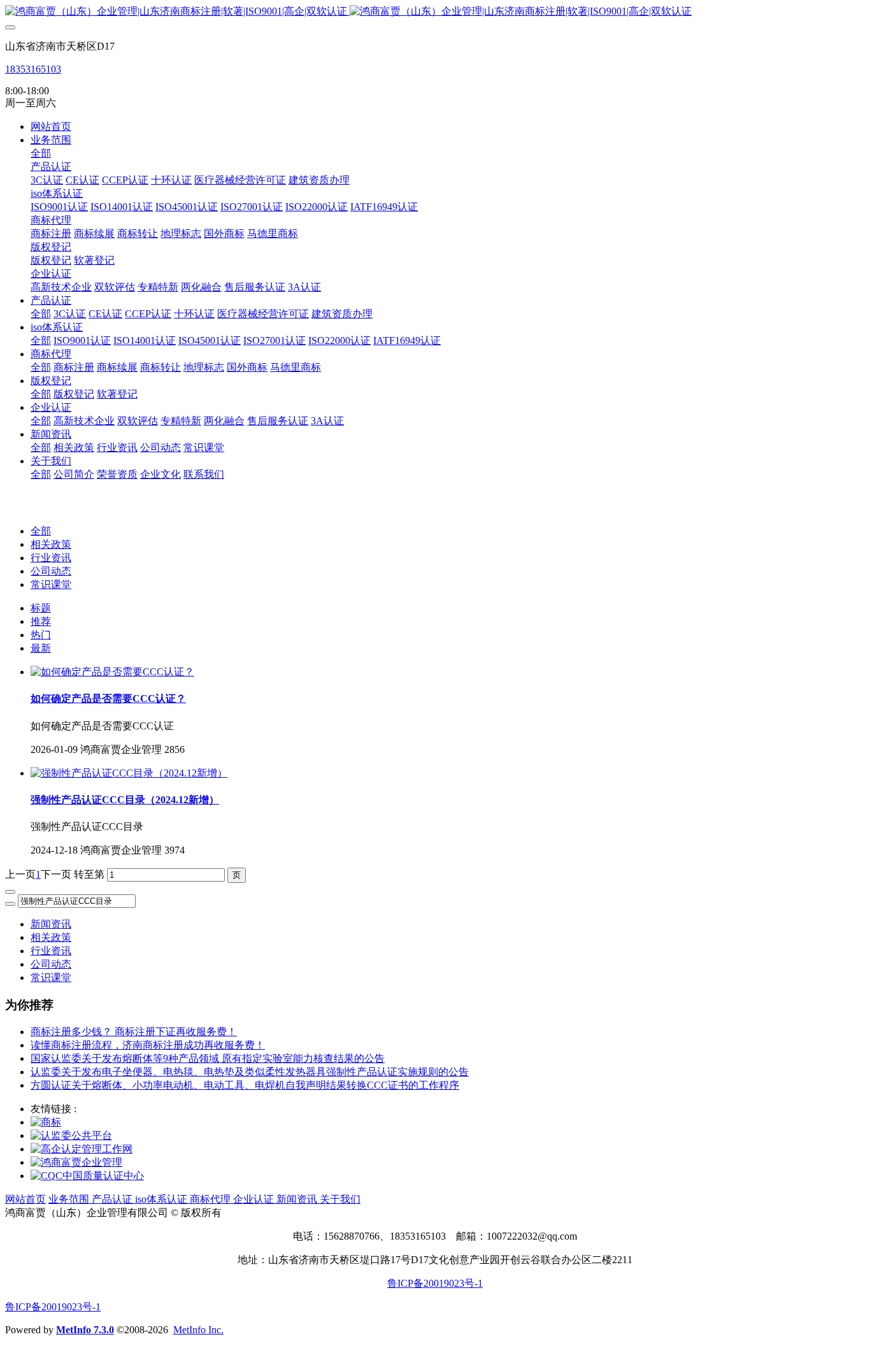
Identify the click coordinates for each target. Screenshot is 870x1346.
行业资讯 (51, 557)
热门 (41, 634)
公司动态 (51, 571)
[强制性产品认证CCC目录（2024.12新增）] (129, 773)
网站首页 (51, 126)
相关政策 (51, 544)
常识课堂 (51, 584)
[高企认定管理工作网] (81, 1148)
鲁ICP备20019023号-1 (435, 1283)
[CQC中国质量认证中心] (87, 1175)
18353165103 (33, 69)
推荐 (41, 621)
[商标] (46, 1122)
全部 (41, 153)
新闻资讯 (51, 924)
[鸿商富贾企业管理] (76, 1162)
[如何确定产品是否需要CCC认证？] (112, 671)
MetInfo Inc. (198, 1329)
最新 (41, 648)
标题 (41, 608)
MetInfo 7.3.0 (85, 1329)
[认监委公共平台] (71, 1135)
